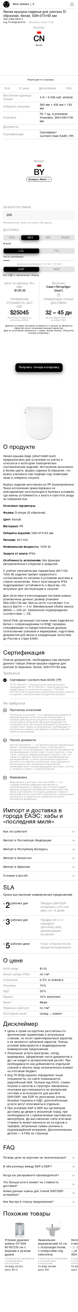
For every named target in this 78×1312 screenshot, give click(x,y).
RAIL (12, 237)
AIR (48, 237)
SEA (30, 237)
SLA (7, 88)
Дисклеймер (47, 88)
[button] (40, 831)
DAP (21, 269)
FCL (56, 251)
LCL (21, 251)
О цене (24, 88)
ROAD (65, 237)
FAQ (69, 88)
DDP (57, 269)
